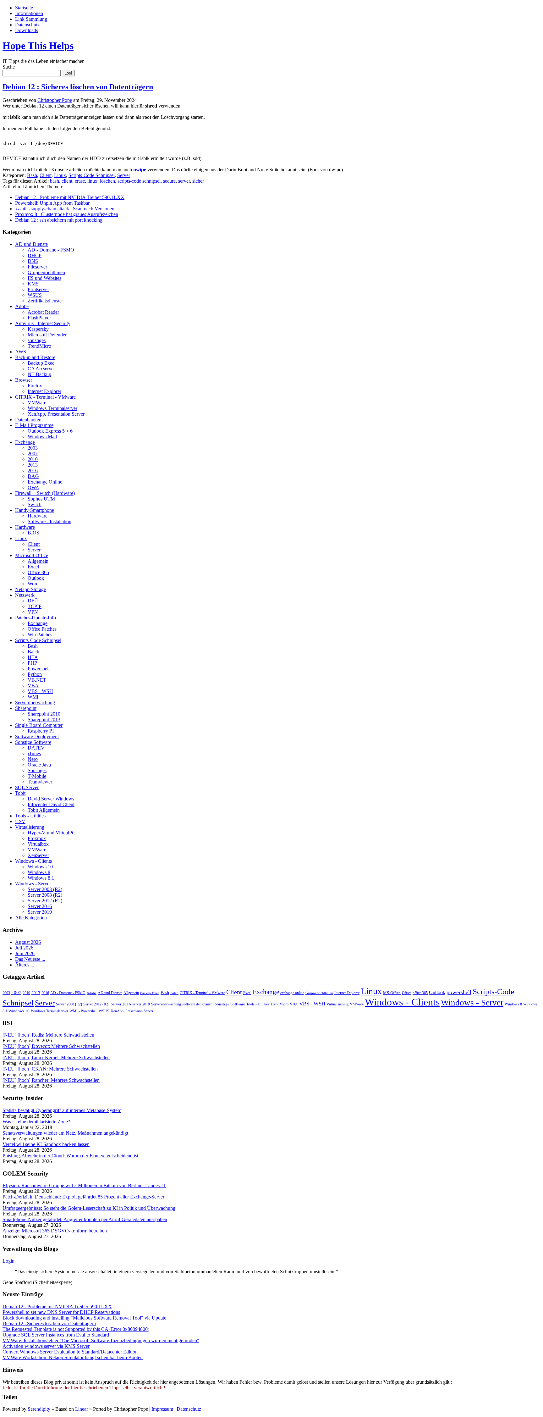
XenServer (38, 855)
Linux (60, 175)
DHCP (34, 255)
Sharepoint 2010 (44, 714)
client (67, 181)
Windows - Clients (33, 861)
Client (46, 175)
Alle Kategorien (31, 917)
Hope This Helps (38, 45)
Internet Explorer (44, 391)
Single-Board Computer (39, 725)
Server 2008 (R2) (45, 895)
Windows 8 (39, 872)
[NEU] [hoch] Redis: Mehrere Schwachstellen (48, 1035)
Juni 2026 (25, 953)
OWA (33, 487)
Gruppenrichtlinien (46, 272)
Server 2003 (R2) (45, 889)
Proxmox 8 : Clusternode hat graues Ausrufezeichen (66, 214)
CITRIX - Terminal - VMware (45, 397)
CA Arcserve (40, 368)
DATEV (36, 747)
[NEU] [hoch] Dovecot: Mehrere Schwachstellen (51, 1046)
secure (169, 181)
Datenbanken (28, 419)
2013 (33, 465)
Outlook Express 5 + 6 (50, 431)
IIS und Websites (44, 278)
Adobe (22, 306)
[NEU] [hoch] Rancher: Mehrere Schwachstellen (51, 1080)
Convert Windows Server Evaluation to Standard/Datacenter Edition (70, 1351)
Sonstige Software (33, 742)
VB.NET (37, 680)
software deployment (197, 1004)
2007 (33, 453)
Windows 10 (40, 866)
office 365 (420, 993)
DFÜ (33, 600)
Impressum (162, 1409)
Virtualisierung (29, 827)
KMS (33, 283)
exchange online (292, 993)
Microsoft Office (31, 555)
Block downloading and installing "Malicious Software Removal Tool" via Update (84, 1317)
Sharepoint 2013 (44, 719)
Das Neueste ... (30, 959)
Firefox (35, 385)
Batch (33, 651)
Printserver (38, 289)
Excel (33, 566)
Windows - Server (33, 883)
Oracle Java (39, 764)
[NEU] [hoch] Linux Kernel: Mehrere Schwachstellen (56, 1057)
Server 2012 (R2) (45, 900)
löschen (107, 181)
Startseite (24, 7)
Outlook (36, 578)
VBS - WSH (40, 691)
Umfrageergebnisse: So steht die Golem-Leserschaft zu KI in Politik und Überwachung (89, 1208)
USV (20, 821)
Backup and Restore (35, 357)
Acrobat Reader (43, 312)
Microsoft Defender (47, 334)
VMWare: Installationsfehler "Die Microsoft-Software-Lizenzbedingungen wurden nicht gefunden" (101, 1340)
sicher (198, 181)
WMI (33, 697)
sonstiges (37, 340)
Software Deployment (37, 736)
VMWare (37, 402)
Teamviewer (40, 781)
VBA (33, 685)
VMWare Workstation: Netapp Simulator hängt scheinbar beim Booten (73, 1357)
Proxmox (37, 838)
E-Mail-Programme (34, 425)
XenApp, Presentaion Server (56, 414)
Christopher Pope (54, 100)
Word (33, 583)
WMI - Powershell (83, 1011)
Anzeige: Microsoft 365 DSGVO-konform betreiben (55, 1230)
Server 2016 (40, 906)
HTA (33, 657)
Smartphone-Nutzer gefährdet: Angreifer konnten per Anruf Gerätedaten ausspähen (85, 1219)
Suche (9, 66)
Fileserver (37, 266)
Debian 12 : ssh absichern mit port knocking (58, 220)
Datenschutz (27, 24)
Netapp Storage (30, 589)
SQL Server (27, 787)
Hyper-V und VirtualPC (51, 832)
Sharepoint (25, 708)
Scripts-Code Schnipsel (92, 175)
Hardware (37, 515)
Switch (34, 504)
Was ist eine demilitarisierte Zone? (36, 1121)
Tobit (20, 793)
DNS (33, 261)
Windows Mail (42, 436)
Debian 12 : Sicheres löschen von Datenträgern (78, 87)
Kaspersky (38, 329)
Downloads (26, 30)
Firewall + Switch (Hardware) (45, 493)
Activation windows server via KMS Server (46, 1346)
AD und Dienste (31, 244)
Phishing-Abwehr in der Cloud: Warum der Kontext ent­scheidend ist (70, 1155)
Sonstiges (37, 770)
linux (92, 181)
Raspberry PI (41, 730)
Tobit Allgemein (44, 810)
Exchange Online (45, 481)
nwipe (139, 169)
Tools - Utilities (30, 815)
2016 (33, 470)
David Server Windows (51, 798)
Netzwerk (25, 595)
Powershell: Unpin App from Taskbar (52, 203)
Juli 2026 (24, 947)
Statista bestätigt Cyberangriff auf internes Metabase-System (62, 1110)
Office (406, 993)
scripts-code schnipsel (139, 181)
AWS (20, 351)
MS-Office (392, 992)
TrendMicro (39, 346)
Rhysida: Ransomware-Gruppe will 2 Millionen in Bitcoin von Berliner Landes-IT (84, 1185)
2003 (33, 448)
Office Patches (42, 629)
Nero (33, 759)
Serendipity (39, 1409)
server (184, 181)
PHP (32, 663)
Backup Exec (41, 363)
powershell (459, 992)
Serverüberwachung (35, 702)
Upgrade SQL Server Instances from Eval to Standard (56, 1334)
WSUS (35, 295)
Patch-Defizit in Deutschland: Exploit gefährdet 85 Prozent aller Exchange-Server (83, 1196)
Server (123, 175)
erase (80, 181)
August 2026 (28, 942)
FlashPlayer (39, 317)
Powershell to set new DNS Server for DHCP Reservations (61, 1312)
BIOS (33, 532)
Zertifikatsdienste (45, 300)
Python (35, 674)
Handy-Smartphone (34, 510)
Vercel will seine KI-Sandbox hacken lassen (46, 1144)
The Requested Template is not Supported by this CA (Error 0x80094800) (76, 1329)
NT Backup (39, 374)
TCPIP (34, 606)
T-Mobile (37, 776)
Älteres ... (24, 964)
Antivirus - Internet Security (42, 323)
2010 (33, 459)
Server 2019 (40, 912)
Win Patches (40, 634)
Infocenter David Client (51, 804)
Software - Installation (49, 521)
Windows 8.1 (41, 878)
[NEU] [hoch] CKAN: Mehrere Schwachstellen (50, 1068)
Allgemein (38, 561)
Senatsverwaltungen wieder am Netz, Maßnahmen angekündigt (65, 1133)
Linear (81, 1409)
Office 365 (38, 572)
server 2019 (141, 1004)
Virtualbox (38, 844)
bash (54, 181)
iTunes (34, 753)
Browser (23, 380)
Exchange (25, 442)
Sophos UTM (41, 498)
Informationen (29, 13)
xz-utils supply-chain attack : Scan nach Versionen (64, 208)
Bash (32, 175)
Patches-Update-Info (35, 617)
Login (8, 1261)
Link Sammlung (31, 19)
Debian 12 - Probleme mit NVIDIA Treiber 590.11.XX (69, 197)
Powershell (39, 668)
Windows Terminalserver (52, 408)
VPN (33, 612)
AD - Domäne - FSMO (51, 249)
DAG (33, 476)
